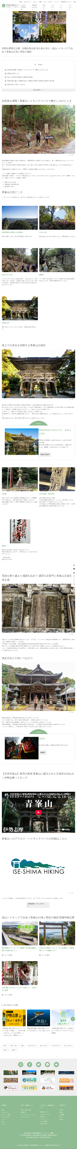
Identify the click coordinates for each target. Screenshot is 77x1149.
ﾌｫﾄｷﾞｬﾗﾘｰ (70, 7)
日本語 (61, 1110)
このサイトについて (45, 1114)
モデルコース (5, 1112)
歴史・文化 (14, 1045)
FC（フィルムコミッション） (28, 1114)
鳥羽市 (5, 1050)
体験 (22, 1045)
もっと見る (8, 955)
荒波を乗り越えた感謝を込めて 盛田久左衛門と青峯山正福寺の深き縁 (30, 81)
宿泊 (3, 1121)
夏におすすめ (44, 1045)
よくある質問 (43, 1121)
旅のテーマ (44, 7)
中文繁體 (62, 1114)
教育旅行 (23, 1112)
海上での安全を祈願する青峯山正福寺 (20, 77)
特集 (3, 1110)
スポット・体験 (6, 1114)
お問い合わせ (43, 1123)
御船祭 (42, 752)
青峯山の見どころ (13, 73)
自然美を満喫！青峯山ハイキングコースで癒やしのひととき (27, 70)
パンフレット (61, 7)
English (61, 1112)
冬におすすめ (67, 1045)
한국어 (61, 1117)
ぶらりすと (52, 7)
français (61, 1119)
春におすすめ (32, 1045)
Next (72, 129)
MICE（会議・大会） (26, 1110)
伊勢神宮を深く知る (34, 7)
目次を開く (37, 90)
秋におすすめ (55, 1045)
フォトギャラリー (25, 1117)
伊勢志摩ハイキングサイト (36, 905)
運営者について (44, 1112)
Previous (5, 129)
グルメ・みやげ (6, 1117)
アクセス (4, 1124)
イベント (4, 1119)
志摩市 (13, 1050)
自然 (4, 1045)
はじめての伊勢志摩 (23, 7)
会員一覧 (42, 1116)
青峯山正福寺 (44, 454)
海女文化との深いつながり (16, 84)
